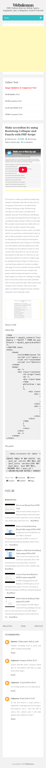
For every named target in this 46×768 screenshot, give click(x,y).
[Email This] (6, 491)
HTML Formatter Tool (14, 114)
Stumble (22, 480)
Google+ (11, 480)
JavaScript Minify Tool (13, 108)
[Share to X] (11, 491)
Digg (32, 480)
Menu (6, 18)
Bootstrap (32, 139)
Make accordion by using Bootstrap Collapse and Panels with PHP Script (21, 131)
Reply (13, 653)
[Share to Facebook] (13, 491)
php (18, 142)
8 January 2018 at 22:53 (28, 660)
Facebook (21, 477)
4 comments (28, 142)
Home (23, 626)
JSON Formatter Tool (13, 101)
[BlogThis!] (8, 491)
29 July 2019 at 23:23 (27, 698)
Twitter (32, 477)
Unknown (15, 660)
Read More (35, 520)
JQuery (7, 142)
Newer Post (7, 626)
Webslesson (23, 5)
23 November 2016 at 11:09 (28, 641)
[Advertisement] (23, 49)
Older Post (38, 626)
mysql (13, 142)
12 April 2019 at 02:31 (28, 682)
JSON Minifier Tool (12, 94)
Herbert (14, 641)
